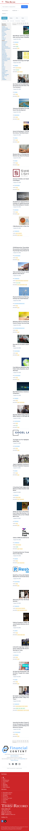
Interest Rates (4, 60)
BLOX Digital (19, 829)
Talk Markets (16, 398)
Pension (3, 68)
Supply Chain (4, 75)
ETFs (17, 18)
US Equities (4, 79)
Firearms (3, 51)
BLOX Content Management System (10, 829)
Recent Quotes (5, 10)
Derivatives (4, 43)
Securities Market (5, 74)
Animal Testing (5, 28)
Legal (3, 65)
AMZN (17, 46)
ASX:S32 (17, 69)
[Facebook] (12, 764)
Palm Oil (3, 67)
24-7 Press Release (17, 255)
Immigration (4, 56)
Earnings (19, 67)
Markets (4, 18)
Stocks (11, 18)
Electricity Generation (6, 48)
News (8, 20)
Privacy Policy (22, 758)
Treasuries (23, 20)
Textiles (3, 78)
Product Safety (5, 70)
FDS (19, 708)
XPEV (19, 282)
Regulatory (4, 72)
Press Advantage (16, 185)
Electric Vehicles (5, 46)
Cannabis (4, 33)
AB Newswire (16, 42)
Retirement (19, 233)
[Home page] (14, 805)
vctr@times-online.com (10, 814)
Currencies (12, 20)
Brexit (3, 31)
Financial (3, 50)
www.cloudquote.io (14, 755)
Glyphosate (4, 54)
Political (3, 69)
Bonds (17, 497)
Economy (4, 45)
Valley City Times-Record (10, 826)
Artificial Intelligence (6, 29)
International (17, 20)
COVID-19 (4, 38)
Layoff (3, 63)
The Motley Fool (16, 231)
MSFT (24, 708)
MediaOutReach (16, 115)
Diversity (3, 44)
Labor (3, 62)
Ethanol (3, 49)
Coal (3, 36)
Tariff (3, 77)
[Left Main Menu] (2, 2)
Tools (23, 18)
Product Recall (26, 280)
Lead (3, 64)
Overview (4, 20)
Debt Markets (4, 41)
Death (3, 40)
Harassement (4, 55)
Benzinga (15, 92)
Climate (3, 35)
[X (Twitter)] (9, 764)
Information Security (6, 58)
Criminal (3, 39)
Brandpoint (16, 558)
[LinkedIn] (16, 764)
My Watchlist (15, 10)
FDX (16, 425)
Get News (15, 630)
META (21, 708)
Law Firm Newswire (17, 421)
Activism (3, 26)
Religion (3, 73)
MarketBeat (16, 65)
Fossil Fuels (4, 53)
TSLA (17, 282)
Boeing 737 (4, 30)
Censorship (4, 34)
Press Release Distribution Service (19, 303)
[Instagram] (19, 764)
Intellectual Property (6, 59)
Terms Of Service (14, 760)
